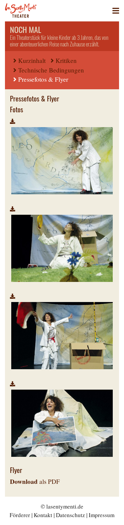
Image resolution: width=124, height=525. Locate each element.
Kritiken (66, 60)
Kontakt (43, 515)
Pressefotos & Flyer (43, 79)
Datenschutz (70, 515)
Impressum (101, 515)
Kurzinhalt (32, 60)
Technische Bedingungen (51, 70)
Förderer (20, 515)
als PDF (35, 481)
